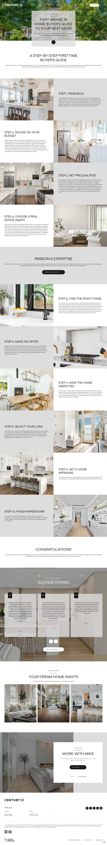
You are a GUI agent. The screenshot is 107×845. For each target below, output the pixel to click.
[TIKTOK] (97, 808)
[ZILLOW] (101, 808)
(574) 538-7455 (82, 776)
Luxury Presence (77, 840)
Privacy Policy (99, 840)
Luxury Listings (32, 5)
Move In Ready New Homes (79, 5)
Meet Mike (40, 5)
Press (88, 4)
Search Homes (58, 5)
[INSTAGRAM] (90, 808)
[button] (53, 272)
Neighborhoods (49, 4)
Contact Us (94, 5)
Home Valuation (67, 5)
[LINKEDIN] (94, 808)
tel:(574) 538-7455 (8, 814)
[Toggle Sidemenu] (101, 5)
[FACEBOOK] (87, 808)
